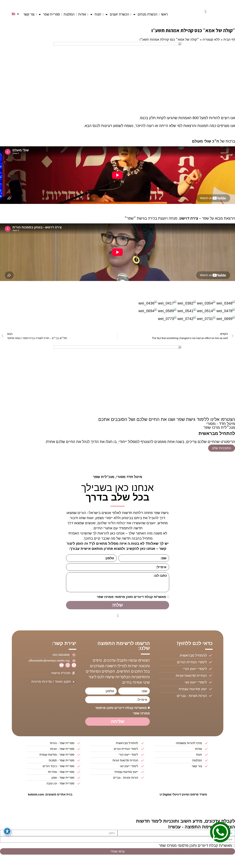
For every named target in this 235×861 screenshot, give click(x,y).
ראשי (164, 14)
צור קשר (29, 14)
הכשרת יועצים (119, 14)
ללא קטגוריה (211, 39)
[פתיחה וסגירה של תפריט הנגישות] (7, 831)
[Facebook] (74, 665)
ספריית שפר (51, 14)
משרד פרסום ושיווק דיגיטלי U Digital (183, 794)
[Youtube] (61, 665)
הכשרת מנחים (147, 14)
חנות (98, 14)
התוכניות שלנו (221, 448)
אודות (82, 14)
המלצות (69, 14)
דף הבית (229, 39)
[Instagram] (67, 665)
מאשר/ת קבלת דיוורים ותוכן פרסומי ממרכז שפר (131, 597)
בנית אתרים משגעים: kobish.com (50, 794)
